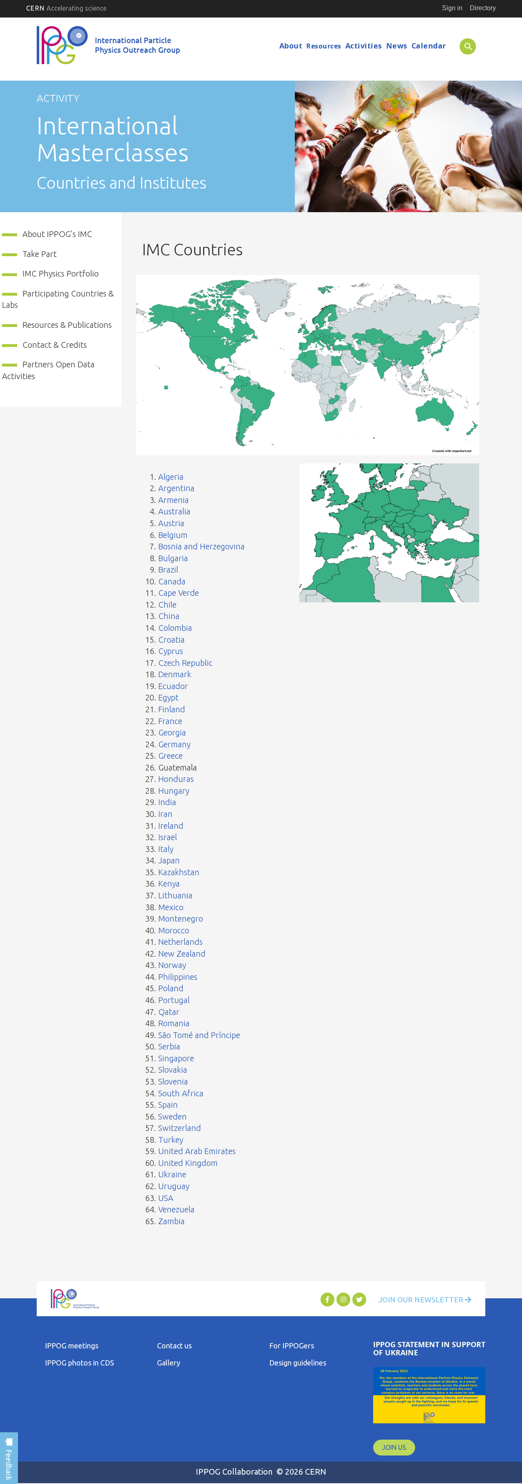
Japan (169, 860)
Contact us (174, 1345)
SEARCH (463, 46)
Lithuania (175, 895)
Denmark (174, 674)
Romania (174, 1023)
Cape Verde (178, 592)
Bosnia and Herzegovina (201, 546)
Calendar (428, 46)
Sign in (452, 7)
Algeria (171, 476)
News (396, 46)
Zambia (171, 1221)
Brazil (168, 569)
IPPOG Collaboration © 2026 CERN (261, 1471)
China (168, 616)
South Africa (180, 1093)
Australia (174, 511)
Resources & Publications (67, 324)
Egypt (168, 697)
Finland (171, 709)
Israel (167, 837)
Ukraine (172, 1174)
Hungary (173, 790)
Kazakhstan (178, 872)
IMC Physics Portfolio (60, 273)
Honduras (176, 779)
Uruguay (173, 1186)
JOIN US (394, 1447)
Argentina (176, 488)
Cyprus (170, 651)
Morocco (173, 930)
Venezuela (176, 1209)
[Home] (109, 47)
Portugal (174, 1000)
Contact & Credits (54, 344)
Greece (170, 755)
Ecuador (173, 686)
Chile (167, 604)
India (167, 802)
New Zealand (182, 953)
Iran (165, 814)
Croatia (171, 639)
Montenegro (180, 918)
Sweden (172, 1116)
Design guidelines (297, 1363)
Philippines (177, 976)
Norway (172, 965)
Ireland (171, 825)
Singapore (176, 1058)
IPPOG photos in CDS (79, 1363)
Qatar (168, 1011)
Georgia (172, 732)
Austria (171, 523)
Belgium (173, 535)
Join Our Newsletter (421, 1299)
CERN (66, 8)
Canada (172, 581)
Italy (165, 849)
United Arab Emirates (197, 1151)
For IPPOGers (291, 1345)
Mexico (171, 907)
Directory (483, 7)
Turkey (170, 1139)
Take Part (39, 254)
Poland (171, 988)
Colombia (175, 627)
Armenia (173, 500)
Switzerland (179, 1128)
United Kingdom (188, 1163)
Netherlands (180, 941)
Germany (174, 744)
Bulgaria (173, 558)
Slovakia (172, 1069)
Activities (363, 46)
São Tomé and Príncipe (199, 1035)
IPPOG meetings (71, 1345)
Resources (323, 46)
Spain (168, 1104)
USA (165, 1198)
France (170, 721)
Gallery (168, 1363)
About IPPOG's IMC (57, 234)
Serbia (169, 1046)
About (291, 46)
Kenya (169, 883)
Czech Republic (185, 662)
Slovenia (173, 1081)
